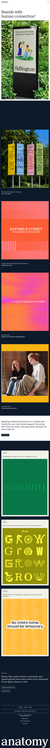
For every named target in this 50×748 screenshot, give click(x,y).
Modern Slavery (25, 718)
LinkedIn (25, 707)
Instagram (20, 707)
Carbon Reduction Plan (25, 721)
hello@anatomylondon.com (8, 687)
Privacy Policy (25, 723)
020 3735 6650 (6, 691)
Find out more (5, 117)
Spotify (30, 707)
